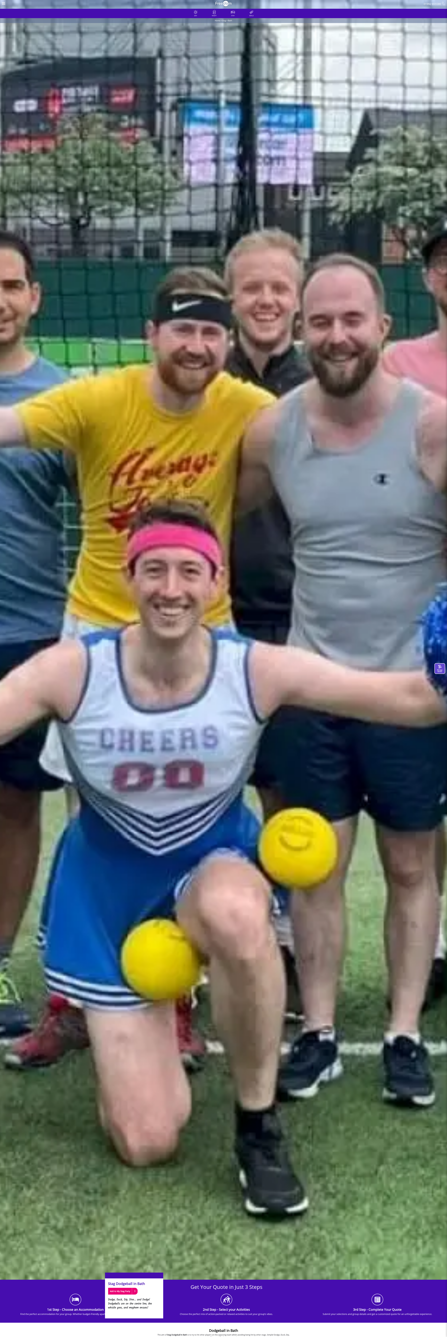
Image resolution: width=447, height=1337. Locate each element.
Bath (230, 20)
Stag (224, 20)
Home (217, 20)
